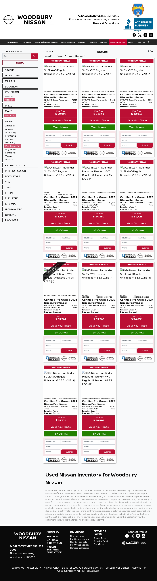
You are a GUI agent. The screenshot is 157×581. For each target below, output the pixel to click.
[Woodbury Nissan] (28, 19)
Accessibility (34, 567)
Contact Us (17, 567)
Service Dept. (100, 538)
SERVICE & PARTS (100, 532)
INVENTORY (77, 532)
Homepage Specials (79, 547)
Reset (19, 62)
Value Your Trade (61, 120)
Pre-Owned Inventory (80, 539)
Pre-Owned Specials (80, 544)
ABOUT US (53, 532)
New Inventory (77, 536)
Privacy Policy (52, 567)
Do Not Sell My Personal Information (82, 567)
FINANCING (53, 536)
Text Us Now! (60, 127)
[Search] (34, 56)
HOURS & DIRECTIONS (54, 541)
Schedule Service (102, 541)
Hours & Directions (106, 23)
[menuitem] (21, 96)
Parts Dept (99, 544)
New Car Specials (78, 541)
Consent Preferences (118, 567)
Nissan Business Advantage (54, 550)
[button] (13, 42)
